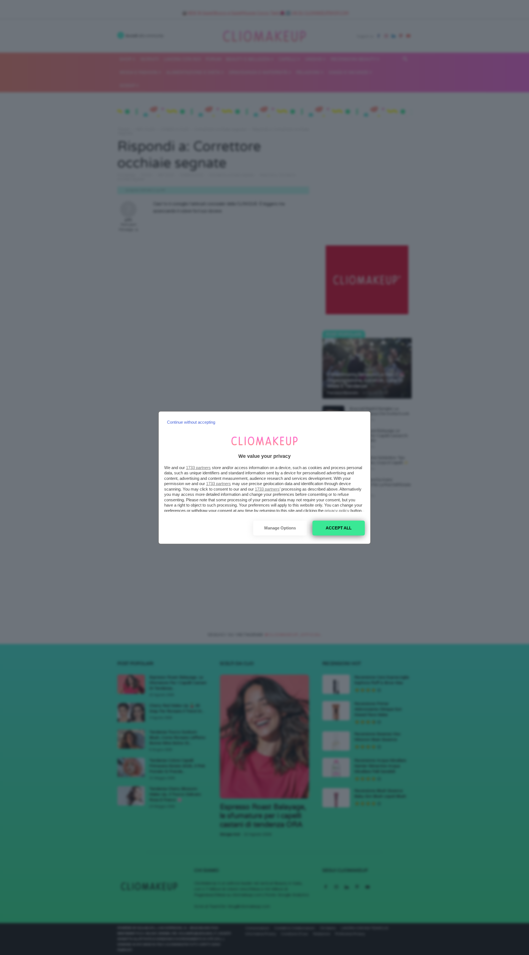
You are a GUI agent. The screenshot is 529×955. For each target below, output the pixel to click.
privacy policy (337, 510)
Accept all (339, 528)
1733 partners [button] (198, 467)
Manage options (280, 528)
